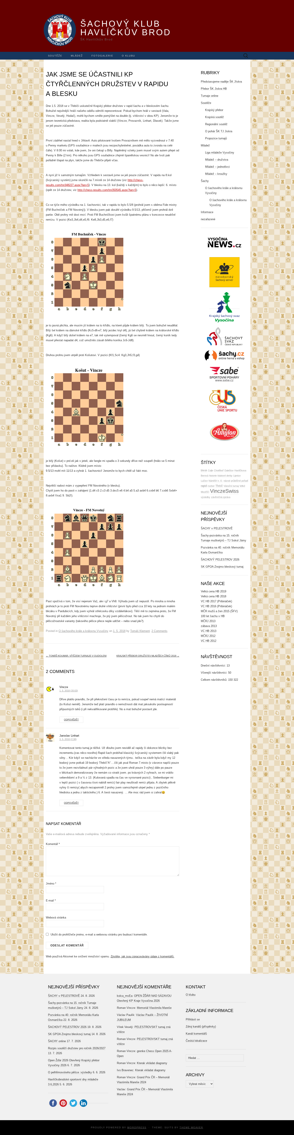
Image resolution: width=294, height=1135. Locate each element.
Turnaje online (209, 95)
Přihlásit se (193, 1019)
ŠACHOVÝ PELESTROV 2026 (220, 559)
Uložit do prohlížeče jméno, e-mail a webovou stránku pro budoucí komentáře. (99, 934)
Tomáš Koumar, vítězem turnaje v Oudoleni (76, 655)
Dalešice (229, 470)
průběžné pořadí (239, 480)
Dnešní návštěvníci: (214, 665)
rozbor (211, 486)
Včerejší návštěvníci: (214, 672)
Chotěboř (219, 470)
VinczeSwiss (224, 491)
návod (227, 480)
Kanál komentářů (196, 1033)
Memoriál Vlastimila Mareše (154, 1007)
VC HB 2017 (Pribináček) (216, 601)
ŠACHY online (57, 1041)
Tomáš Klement (140, 631)
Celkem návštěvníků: (214, 679)
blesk (204, 470)
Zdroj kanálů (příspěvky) (201, 1026)
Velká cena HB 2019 (213, 591)
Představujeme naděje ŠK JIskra (221, 81)
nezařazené (208, 219)
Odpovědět (71, 719)
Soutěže (55, 55)
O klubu (128, 55)
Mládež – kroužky (216, 173)
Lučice (204, 480)
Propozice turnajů (216, 138)
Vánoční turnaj (231, 486)
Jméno (51, 883)
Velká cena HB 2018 (213, 596)
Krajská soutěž (214, 117)
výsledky (205, 497)
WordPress (136, 1127)
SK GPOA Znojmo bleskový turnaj (222, 566)
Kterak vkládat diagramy (152, 1063)
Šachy (205, 181)
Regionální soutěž (216, 124)
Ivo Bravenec (125, 1070)
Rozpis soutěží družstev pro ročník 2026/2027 (76, 1048)
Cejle (210, 470)
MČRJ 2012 (208, 635)
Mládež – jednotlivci (217, 166)
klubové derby (225, 475)
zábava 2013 (209, 626)
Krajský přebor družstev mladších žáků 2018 (147, 655)
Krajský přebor (214, 110)
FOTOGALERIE (102, 55)
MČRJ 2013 (208, 621)
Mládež (77, 55)
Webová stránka (56, 917)
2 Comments (159, 631)
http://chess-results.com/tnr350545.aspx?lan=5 (106, 190)
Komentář (53, 844)
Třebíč (219, 485)
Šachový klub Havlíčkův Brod (125, 28)
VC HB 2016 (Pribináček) (216, 606)
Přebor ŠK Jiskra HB (214, 88)
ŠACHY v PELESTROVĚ (217, 528)
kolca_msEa (124, 995)
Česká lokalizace (196, 1040)
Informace (207, 212)
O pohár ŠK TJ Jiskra (218, 131)
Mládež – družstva (216, 159)
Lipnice (237, 475)
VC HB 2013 (208, 631)
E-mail (51, 900)
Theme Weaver (191, 1127)
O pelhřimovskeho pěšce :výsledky (70, 1072)
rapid (204, 485)
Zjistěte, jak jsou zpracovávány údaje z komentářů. (142, 956)
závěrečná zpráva (220, 497)
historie (213, 475)
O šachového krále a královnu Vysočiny (83, 631)
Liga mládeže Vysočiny (219, 152)
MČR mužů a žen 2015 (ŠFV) (219, 611)
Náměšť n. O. (216, 480)
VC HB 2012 (208, 640)
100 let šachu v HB (213, 616)
